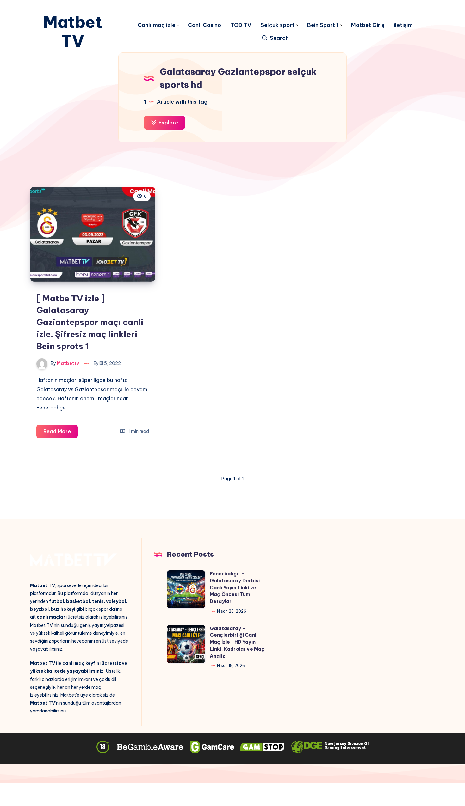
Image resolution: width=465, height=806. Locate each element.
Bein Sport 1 (322, 25)
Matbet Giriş (367, 25)
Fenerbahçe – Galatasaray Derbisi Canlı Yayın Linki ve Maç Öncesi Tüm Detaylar (235, 587)
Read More (60, 433)
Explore (167, 122)
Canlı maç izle (156, 25)
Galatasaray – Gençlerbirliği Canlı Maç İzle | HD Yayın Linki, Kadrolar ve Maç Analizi (237, 642)
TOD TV (241, 25)
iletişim (403, 25)
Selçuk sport (277, 25)
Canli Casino (204, 25)
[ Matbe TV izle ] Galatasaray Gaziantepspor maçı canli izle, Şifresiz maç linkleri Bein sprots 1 (90, 322)
